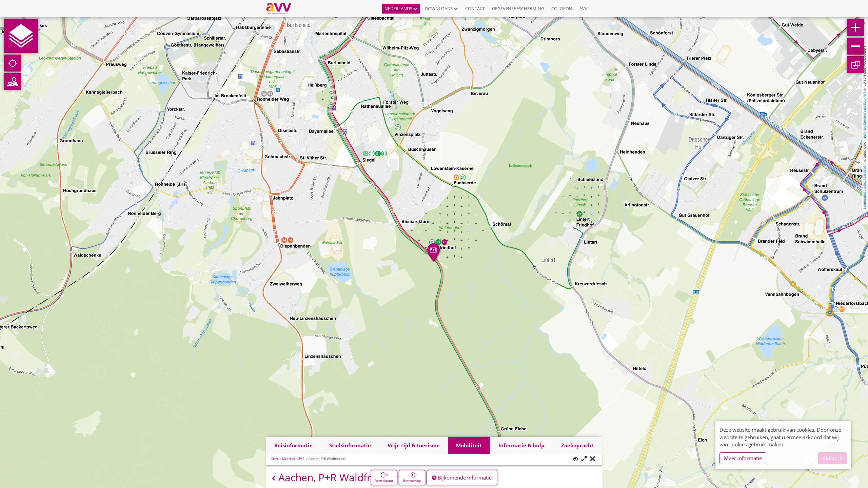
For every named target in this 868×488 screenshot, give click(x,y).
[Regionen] (12, 81)
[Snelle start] (21, 36)
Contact (475, 8)
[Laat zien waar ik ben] (12, 63)
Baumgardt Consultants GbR (865, 116)
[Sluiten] (592, 459)
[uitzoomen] (855, 46)
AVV (583, 8)
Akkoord (833, 458)
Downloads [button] (439, 8)
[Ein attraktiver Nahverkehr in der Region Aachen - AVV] (281, 8)
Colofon (561, 8)
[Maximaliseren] (584, 459)
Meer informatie (743, 458)
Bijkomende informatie (464, 477)
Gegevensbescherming (518, 8)
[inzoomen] (855, 27)
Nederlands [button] (398, 8)
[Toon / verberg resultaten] (575, 458)
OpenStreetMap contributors (865, 186)
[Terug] (273, 478)
